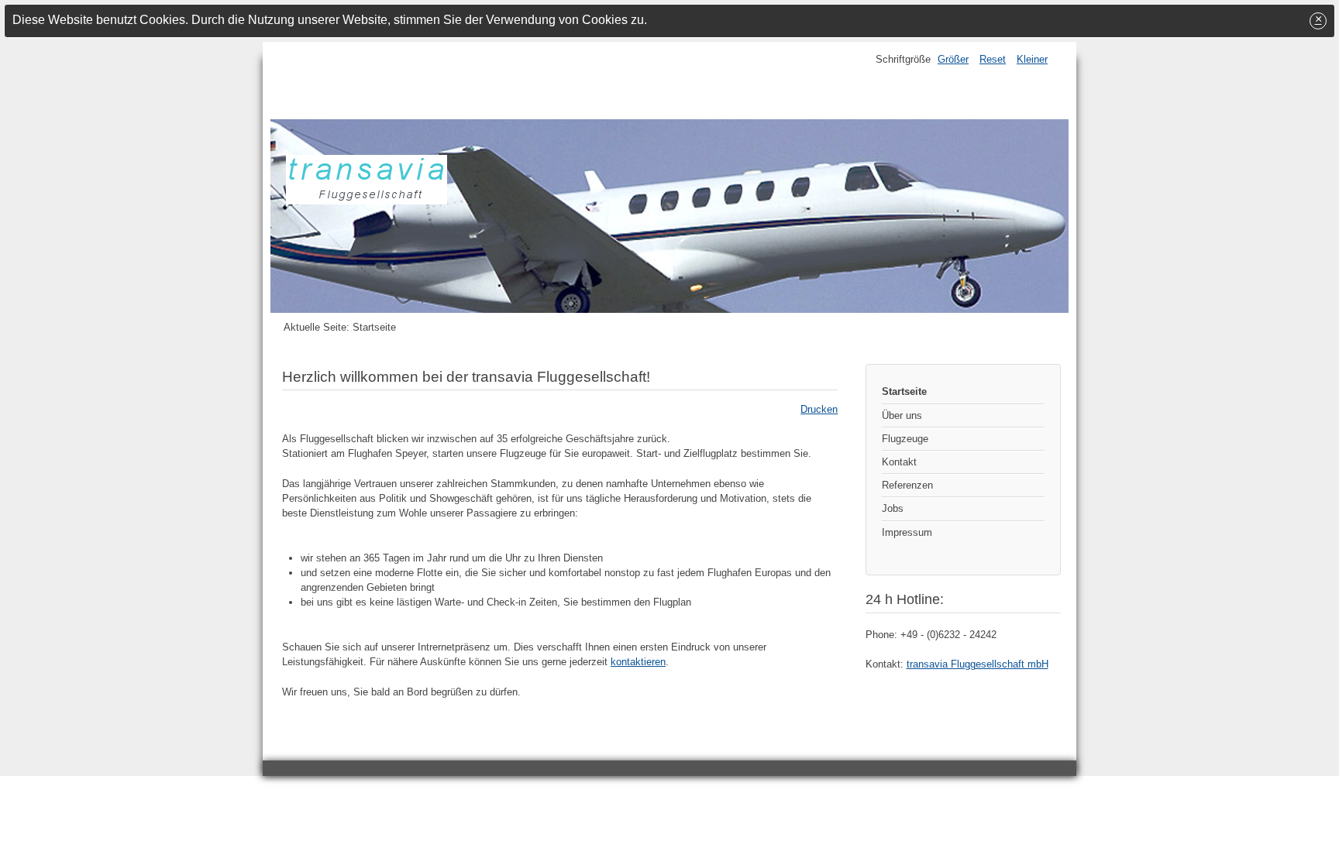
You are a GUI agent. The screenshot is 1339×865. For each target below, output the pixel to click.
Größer (953, 59)
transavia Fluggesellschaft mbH (977, 664)
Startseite (904, 391)
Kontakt (899, 462)
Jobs (893, 508)
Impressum (907, 532)
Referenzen (907, 485)
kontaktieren (638, 662)
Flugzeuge (905, 439)
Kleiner (1032, 59)
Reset (992, 59)
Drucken (819, 409)
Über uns (902, 415)
